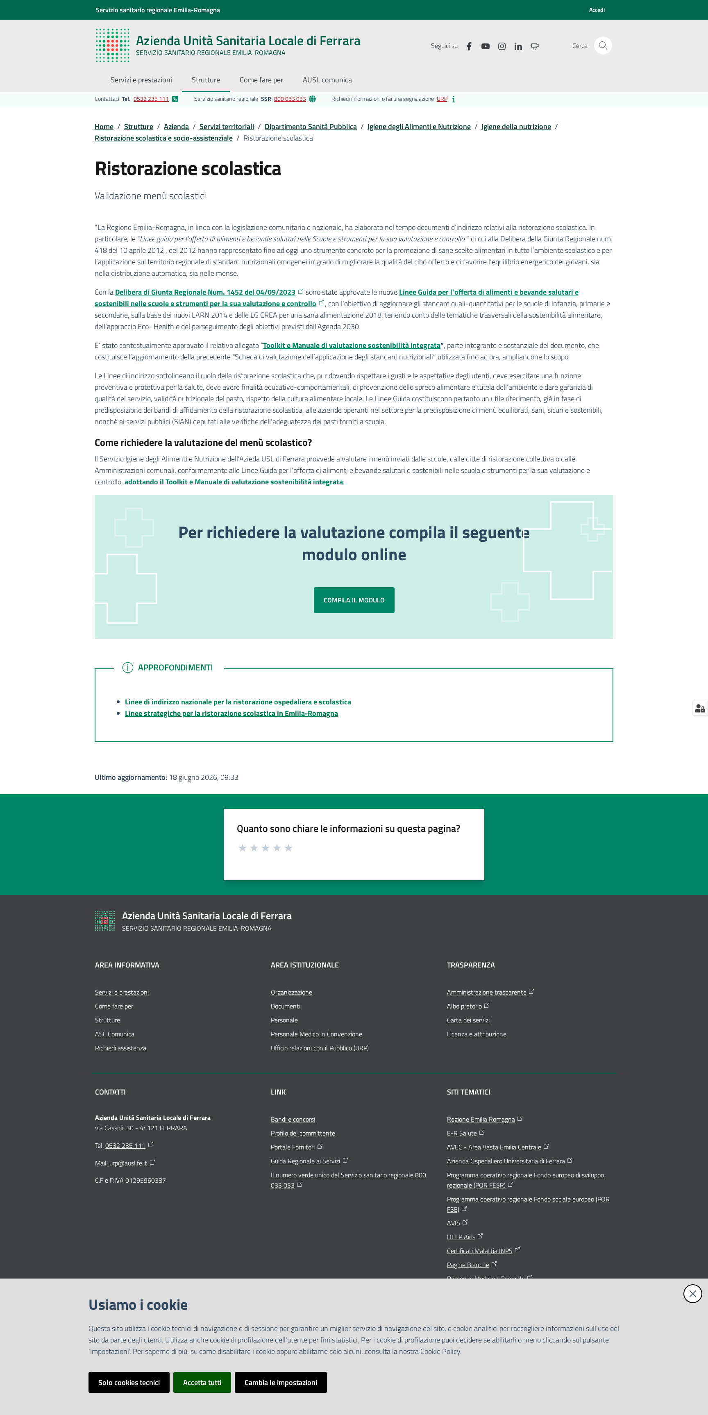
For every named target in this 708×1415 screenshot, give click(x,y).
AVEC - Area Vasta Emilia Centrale (494, 1147)
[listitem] (137, 98)
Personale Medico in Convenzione (316, 1034)
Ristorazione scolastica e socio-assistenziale (164, 137)
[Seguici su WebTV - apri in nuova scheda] (531, 45)
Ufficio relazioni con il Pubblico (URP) (320, 1048)
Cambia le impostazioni (281, 1382)
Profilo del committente (303, 1133)
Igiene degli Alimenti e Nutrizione (419, 126)
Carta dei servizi (468, 1020)
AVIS (453, 1223)
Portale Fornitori (293, 1147)
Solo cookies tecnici (129, 1382)
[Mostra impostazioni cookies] (700, 708)
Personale (284, 1020)
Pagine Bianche (468, 1265)
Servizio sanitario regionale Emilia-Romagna (158, 10)
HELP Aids (461, 1237)
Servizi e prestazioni (122, 992)
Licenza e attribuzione (476, 1034)
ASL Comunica (114, 1034)
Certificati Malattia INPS (480, 1251)
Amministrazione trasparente (486, 992)
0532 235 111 (151, 98)
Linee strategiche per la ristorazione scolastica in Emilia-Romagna (231, 713)
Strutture (138, 126)
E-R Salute (462, 1133)
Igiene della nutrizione (516, 126)
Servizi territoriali (227, 126)
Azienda (176, 126)
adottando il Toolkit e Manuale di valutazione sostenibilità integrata (234, 481)
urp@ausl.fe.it (128, 1163)
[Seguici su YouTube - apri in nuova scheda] (482, 45)
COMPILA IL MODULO (354, 600)
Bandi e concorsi (293, 1119)
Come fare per (114, 1006)
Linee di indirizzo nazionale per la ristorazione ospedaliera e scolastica (238, 701)
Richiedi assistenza (120, 1048)
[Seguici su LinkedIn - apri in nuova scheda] (515, 45)
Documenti (285, 1006)
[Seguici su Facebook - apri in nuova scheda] (466, 45)
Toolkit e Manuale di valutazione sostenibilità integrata (351, 345)
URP (442, 98)
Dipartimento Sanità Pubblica (311, 126)
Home (104, 126)
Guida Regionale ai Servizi (305, 1161)
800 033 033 (290, 98)
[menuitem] (141, 80)
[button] (603, 45)
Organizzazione (291, 992)
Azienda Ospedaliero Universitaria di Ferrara (506, 1161)
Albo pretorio (464, 1006)
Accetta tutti (202, 1382)
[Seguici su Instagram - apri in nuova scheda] (498, 45)
